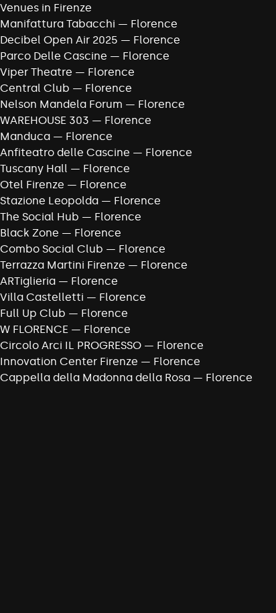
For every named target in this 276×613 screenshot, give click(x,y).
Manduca (25, 136)
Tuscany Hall (34, 168)
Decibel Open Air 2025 (59, 39)
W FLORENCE (34, 329)
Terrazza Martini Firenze (62, 265)
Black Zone (29, 232)
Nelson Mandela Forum (61, 104)
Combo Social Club (51, 249)
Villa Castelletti (42, 297)
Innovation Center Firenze (69, 361)
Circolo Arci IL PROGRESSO (70, 345)
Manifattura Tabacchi (57, 23)
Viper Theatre (36, 72)
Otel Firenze (32, 184)
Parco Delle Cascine (53, 56)
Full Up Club (33, 313)
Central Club (35, 88)
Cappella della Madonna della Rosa (95, 377)
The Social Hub (39, 216)
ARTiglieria (28, 281)
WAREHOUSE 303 (44, 120)
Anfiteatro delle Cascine (65, 152)
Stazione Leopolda (49, 200)
